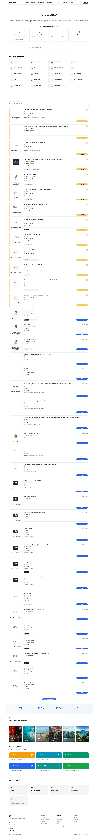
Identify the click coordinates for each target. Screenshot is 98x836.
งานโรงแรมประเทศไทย (61, 826)
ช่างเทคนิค (27, 21)
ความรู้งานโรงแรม (43, 821)
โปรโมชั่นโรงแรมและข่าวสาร (45, 819)
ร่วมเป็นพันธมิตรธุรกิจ (44, 823)
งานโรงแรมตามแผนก (60, 825)
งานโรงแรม (32, 2)
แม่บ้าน (73, 20)
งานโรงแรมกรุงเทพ (40, 2)
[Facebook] (10, 831)
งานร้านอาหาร (58, 2)
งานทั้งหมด (65, 2)
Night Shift (59, 823)
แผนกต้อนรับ (68, 20)
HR (30, 21)
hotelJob (12, 2)
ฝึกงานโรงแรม (59, 821)
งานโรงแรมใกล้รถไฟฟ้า (49, 2)
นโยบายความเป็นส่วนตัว (78, 834)
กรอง (87, 106)
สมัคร (82, 319)
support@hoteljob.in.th (15, 824)
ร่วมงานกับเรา (76, 819)
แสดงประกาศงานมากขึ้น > (49, 699)
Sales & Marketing (78, 20)
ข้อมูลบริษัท (76, 817)
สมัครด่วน (82, 121)
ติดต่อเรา (75, 821)
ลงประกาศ (71, 2)
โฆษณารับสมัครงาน (44, 817)
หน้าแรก (27, 2)
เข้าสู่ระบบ (86, 2)
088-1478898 (13, 822)
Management (35, 21)
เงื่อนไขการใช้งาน (86, 834)
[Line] (13, 831)
